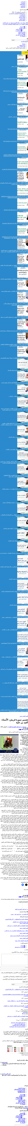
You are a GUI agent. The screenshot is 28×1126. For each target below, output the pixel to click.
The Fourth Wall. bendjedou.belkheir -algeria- (17, 129)
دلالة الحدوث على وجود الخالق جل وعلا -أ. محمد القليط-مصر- (14, 358)
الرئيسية (22, 26)
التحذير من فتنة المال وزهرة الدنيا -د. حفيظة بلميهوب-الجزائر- (14, 278)
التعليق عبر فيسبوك (19, 947)
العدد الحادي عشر (24, 716)
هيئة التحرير (22, 14)
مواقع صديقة (22, 20)
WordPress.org (21, 1092)
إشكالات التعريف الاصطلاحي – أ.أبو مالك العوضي (16, 919)
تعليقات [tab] (22, 945)
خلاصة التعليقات (21, 1090)
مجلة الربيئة (22, 16)
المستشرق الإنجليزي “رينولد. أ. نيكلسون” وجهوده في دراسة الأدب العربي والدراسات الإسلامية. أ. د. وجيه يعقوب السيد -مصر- (14, 410)
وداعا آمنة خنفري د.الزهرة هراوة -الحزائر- (18, 605)
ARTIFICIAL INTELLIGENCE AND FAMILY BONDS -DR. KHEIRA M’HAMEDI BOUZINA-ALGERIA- (14, 197)
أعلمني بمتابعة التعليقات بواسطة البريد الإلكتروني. (14, 976)
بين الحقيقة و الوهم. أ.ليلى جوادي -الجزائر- (18, 579)
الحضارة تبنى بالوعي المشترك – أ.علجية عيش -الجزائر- (15, 528)
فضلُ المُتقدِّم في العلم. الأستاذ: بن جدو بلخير (17, 1016)
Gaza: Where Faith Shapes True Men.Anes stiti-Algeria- (15, 78)
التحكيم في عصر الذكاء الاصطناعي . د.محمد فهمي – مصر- (15, 617)
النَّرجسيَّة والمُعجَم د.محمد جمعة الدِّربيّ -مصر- (17, 104)
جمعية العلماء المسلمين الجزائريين (17, 13)
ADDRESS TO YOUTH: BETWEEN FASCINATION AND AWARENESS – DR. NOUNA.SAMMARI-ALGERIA (15, 237)
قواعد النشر (22, 19)
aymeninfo (25, 1108)
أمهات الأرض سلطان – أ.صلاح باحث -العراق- (18, 540)
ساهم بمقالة (21, 33)
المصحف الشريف (20, 34)
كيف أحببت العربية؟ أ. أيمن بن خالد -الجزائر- (18, 437)
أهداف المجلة (22, 17)
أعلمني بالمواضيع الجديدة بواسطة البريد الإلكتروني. (14, 979)
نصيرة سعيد (4, 1062)
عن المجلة (21, 28)
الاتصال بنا (22, 36)
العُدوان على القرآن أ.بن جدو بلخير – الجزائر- (18, 116)
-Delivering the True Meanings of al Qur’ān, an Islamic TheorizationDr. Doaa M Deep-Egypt (15, 91)
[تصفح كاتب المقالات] (25, 908)
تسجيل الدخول (21, 1088)
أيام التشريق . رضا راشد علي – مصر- (19, 66)
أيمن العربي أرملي (6, 1073)
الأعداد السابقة (21, 32)
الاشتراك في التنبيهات (23, 901)
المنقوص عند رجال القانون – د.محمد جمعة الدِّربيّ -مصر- (15, 502)
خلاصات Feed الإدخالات (19, 1089)
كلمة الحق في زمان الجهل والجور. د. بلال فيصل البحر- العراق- (14, 566)
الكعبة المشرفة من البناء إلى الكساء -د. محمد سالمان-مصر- (14, 291)
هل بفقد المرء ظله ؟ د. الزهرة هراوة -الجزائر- (18, 370)
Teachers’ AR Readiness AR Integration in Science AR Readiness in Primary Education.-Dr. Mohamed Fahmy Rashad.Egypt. (16, 156)
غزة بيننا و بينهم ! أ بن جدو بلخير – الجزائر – (18, 396)
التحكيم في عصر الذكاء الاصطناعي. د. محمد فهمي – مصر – (14, 656)
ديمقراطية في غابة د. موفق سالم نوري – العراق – (17, 449)
